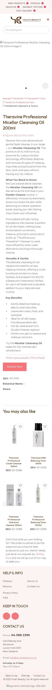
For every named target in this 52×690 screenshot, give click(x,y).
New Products (16, 3)
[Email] (21, 389)
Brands (6, 98)
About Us (32, 581)
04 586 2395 (20, 635)
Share (6, 389)
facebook (6, 616)
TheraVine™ (18, 98)
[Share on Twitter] (16, 389)
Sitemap (25, 675)
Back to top (11, 675)
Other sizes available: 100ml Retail (25, 357)
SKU (5, 378)
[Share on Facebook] (12, 389)
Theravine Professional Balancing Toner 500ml (38, 520)
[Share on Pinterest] (25, 389)
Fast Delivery (24, 11)
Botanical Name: (13, 383)
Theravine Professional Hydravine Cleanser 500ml (14, 520)
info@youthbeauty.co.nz (23, 657)
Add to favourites (20, 427)
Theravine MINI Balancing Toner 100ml (38, 460)
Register (11, 7)
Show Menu (4, 20)
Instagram (15, 616)
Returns (7, 586)
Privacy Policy (10, 592)
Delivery (7, 581)
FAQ (5, 597)
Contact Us (33, 586)
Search (45, 30)
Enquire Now (14, 366)
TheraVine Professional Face (19, 102)
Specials (35, 3)
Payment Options (33, 7)
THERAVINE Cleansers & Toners (21, 106)
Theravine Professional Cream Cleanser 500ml (14, 462)
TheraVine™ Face (36, 98)
